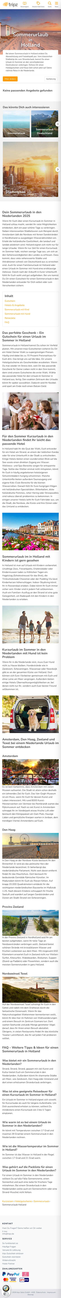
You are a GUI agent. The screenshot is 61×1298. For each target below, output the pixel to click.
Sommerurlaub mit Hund (17, 313)
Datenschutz (41, 1292)
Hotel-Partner (8, 1263)
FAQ (7, 322)
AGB (33, 1292)
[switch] (6, 1293)
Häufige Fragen (9, 1246)
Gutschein (10, 301)
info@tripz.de (8, 1233)
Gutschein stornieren (11, 1257)
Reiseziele (10, 318)
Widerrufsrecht (9, 1260)
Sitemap (31, 1294)
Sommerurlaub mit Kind (17, 309)
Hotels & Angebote (15, 305)
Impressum (51, 1292)
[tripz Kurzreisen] (10, 4)
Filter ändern (10, 79)
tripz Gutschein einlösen (12, 1253)
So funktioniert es (10, 1243)
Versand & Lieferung (11, 1250)
